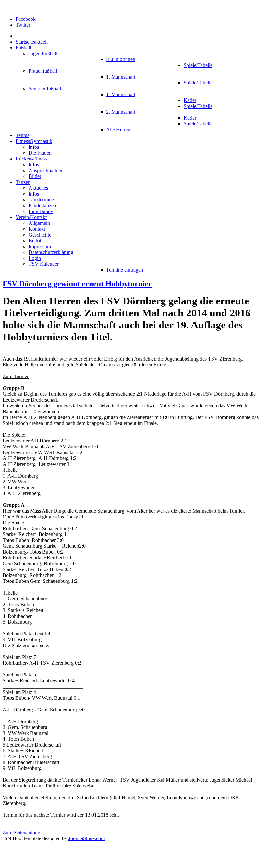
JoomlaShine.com (86, 838)
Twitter (23, 25)
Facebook (26, 19)
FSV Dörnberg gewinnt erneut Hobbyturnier (77, 283)
